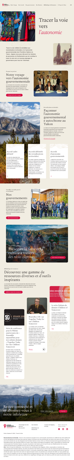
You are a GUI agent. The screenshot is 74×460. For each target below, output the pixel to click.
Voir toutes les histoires (58, 257)
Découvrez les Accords (49, 138)
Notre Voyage (14, 5)
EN (71, 5)
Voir (7, 376)
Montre (31, 349)
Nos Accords (21, 5)
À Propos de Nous (62, 5)
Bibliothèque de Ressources (50, 5)
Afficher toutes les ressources (13, 292)
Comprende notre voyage (14, 95)
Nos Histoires (39, 5)
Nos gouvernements (30, 5)
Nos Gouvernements (13, 218)
